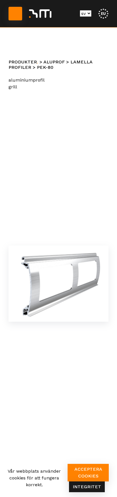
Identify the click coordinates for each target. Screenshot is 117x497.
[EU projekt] (103, 13)
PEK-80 (45, 67)
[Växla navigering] (15, 13)
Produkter (23, 62)
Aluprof (54, 62)
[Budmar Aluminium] (40, 13)
